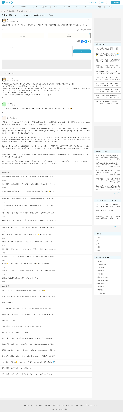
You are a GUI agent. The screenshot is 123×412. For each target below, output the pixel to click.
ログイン (103, 2)
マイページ (88, 7)
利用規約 (26, 405)
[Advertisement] (46, 64)
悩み (99, 240)
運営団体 (47, 405)
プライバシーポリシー (37, 405)
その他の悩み (101, 293)
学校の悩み (101, 274)
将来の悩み (101, 290)
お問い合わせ (94, 405)
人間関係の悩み (102, 264)
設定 (110, 7)
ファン (56, 7)
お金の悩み (101, 286)
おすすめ (24, 7)
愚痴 (88, 29)
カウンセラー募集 (73, 405)
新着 (12, 7)
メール (78, 7)
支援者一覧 (54, 405)
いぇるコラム (63, 405)
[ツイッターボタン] (85, 41)
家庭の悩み (101, 270)
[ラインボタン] (89, 41)
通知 (99, 7)
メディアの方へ (84, 405)
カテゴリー (45, 7)
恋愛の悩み (101, 267)
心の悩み (100, 261)
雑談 (99, 247)
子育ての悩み (11, 11)
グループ (67, 7)
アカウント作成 (91, 2)
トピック (34, 7)
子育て (81, 29)
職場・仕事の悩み (103, 277)
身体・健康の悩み (103, 280)
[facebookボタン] (82, 41)
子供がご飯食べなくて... (24, 11)
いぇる (3, 11)
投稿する (116, 2)
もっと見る (117, 193)
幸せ (99, 250)
